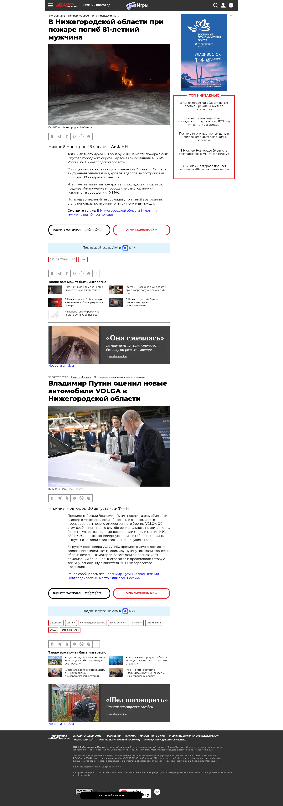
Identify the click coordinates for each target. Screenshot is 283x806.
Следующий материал (111, 795)
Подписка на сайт (84, 740)
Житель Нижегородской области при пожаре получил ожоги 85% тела (146, 290)
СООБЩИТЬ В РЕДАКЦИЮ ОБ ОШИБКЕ (165, 740)
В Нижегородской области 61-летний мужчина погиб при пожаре (112, 212)
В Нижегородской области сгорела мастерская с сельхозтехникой (142, 302)
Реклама (130, 736)
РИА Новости (76, 489)
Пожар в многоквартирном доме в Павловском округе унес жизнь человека (204, 137)
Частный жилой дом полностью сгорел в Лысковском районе (84, 288)
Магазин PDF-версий (152, 736)
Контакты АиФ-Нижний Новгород (119, 740)
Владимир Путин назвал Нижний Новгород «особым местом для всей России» (85, 660)
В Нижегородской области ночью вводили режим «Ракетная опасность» (204, 106)
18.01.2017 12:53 (56, 15)
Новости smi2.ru (61, 365)
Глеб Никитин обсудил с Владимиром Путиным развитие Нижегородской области (145, 672)
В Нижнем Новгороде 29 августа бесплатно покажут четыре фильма (204, 152)
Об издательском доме (87, 736)
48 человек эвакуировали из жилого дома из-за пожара (82, 313)
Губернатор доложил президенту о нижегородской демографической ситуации (85, 672)
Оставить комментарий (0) (141, 230)
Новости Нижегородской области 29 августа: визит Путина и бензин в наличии (146, 660)
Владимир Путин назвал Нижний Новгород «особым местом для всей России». (113, 576)
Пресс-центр (113, 736)
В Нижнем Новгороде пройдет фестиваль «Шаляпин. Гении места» (204, 167)
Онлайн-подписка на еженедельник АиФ (194, 736)
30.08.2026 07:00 (58, 377)
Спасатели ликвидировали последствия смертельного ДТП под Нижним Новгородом (204, 121)
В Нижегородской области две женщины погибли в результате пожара (84, 302)
